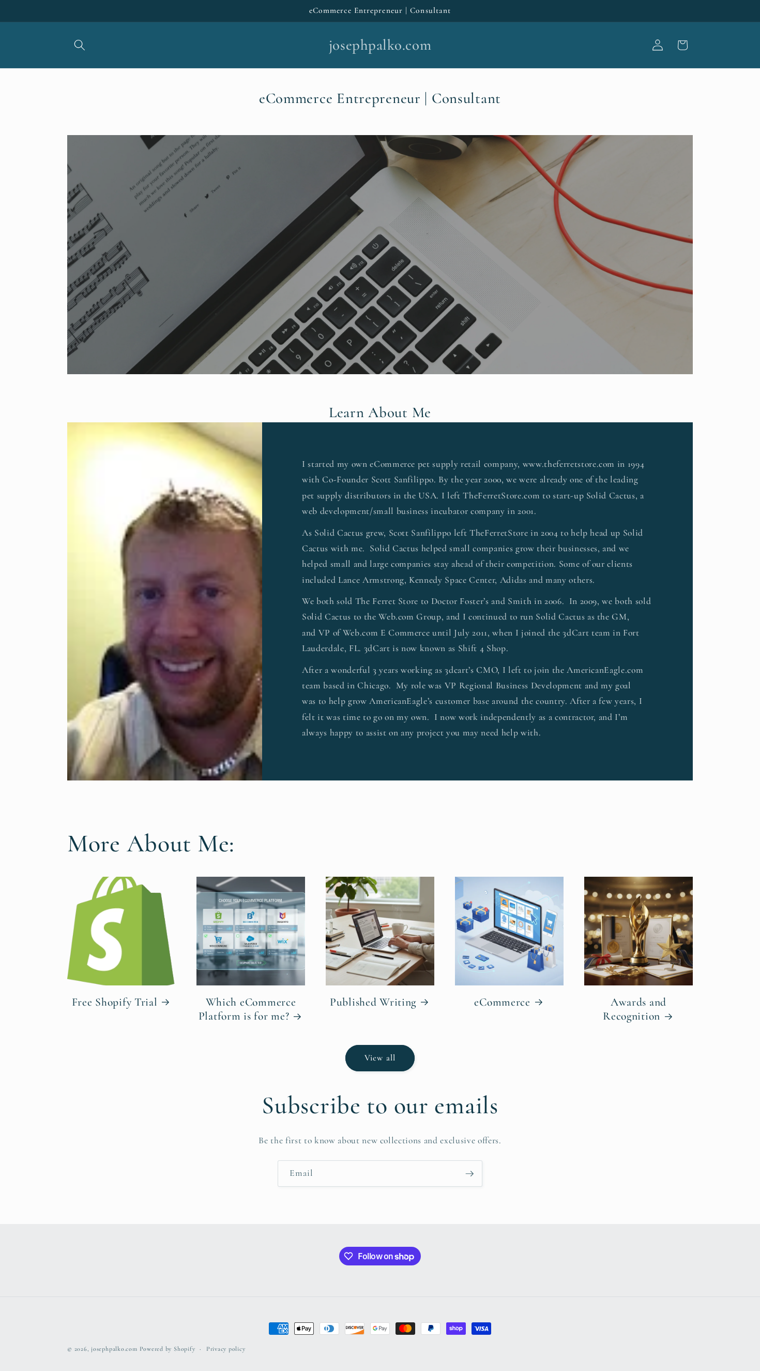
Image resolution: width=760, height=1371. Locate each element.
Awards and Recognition (634, 1009)
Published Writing (373, 1002)
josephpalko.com (114, 1348)
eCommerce (502, 1002)
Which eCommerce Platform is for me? (247, 1009)
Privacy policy (226, 1348)
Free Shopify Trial (115, 1002)
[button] (79, 45)
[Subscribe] (469, 1173)
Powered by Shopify (167, 1348)
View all (380, 1058)
